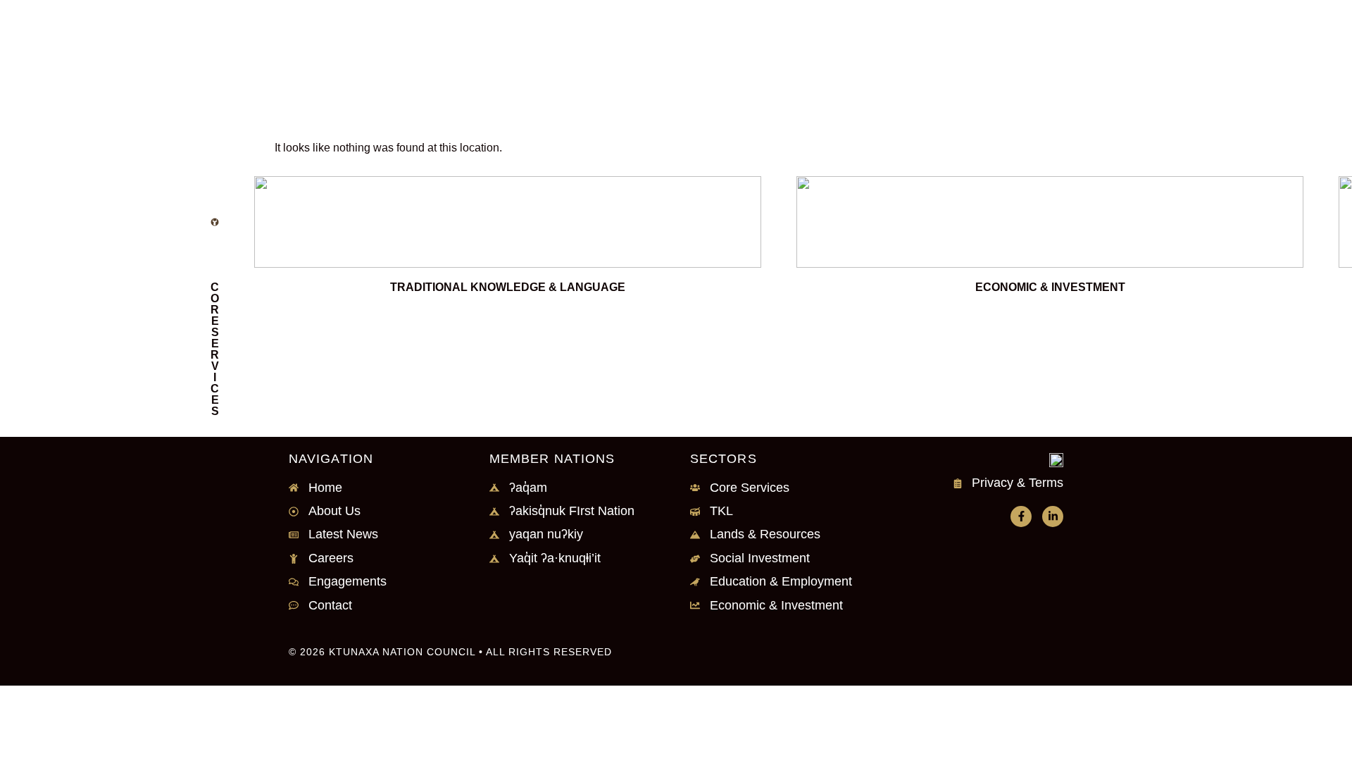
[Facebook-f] (1021, 516)
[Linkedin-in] (1052, 516)
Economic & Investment (1050, 287)
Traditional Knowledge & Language (507, 287)
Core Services (215, 349)
